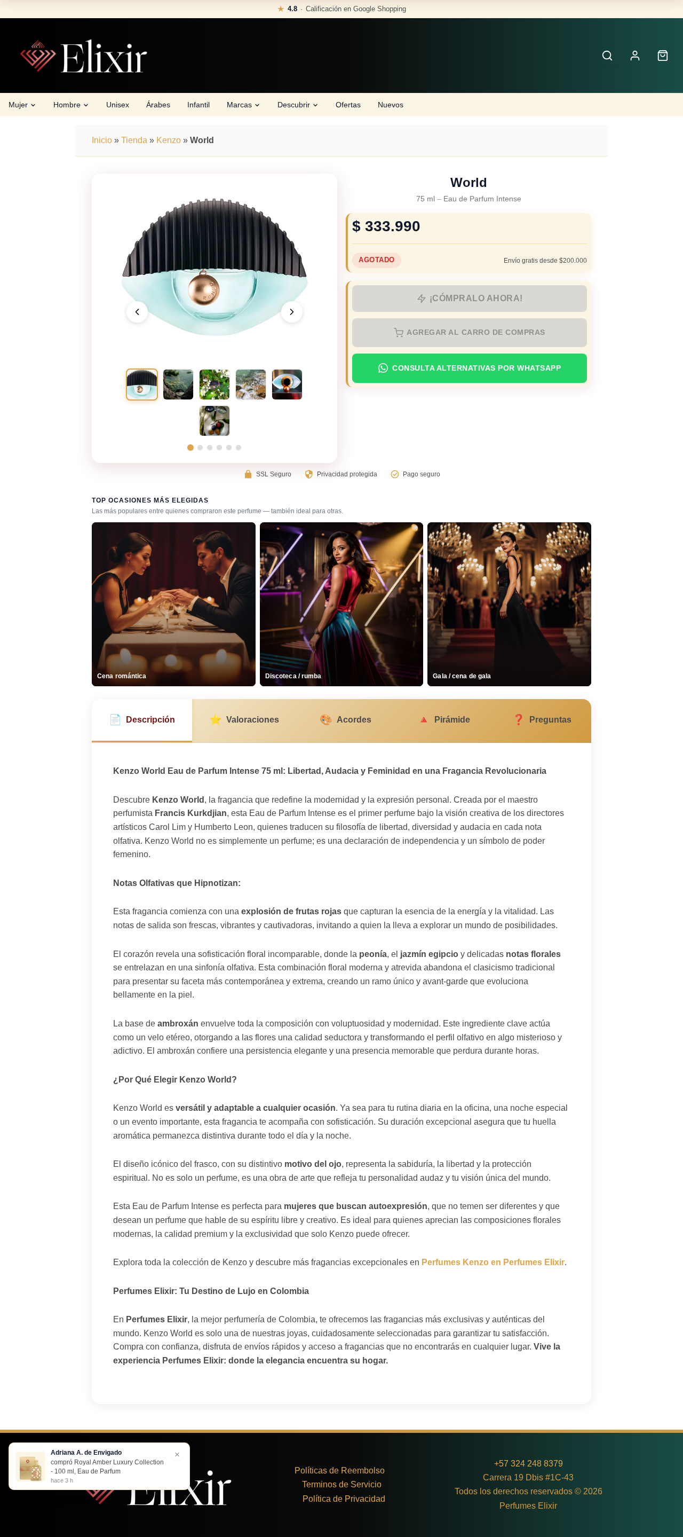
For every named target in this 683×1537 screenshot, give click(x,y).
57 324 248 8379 (531, 1463)
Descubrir (293, 104)
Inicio (102, 140)
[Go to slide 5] (229, 447)
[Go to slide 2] (200, 447)
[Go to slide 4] (219, 447)
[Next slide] (292, 312)
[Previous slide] (137, 312)
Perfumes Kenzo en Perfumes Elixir (493, 1262)
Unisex (117, 104)
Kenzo (168, 140)
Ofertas (348, 104)
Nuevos (390, 104)
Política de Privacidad (344, 1498)
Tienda (134, 140)
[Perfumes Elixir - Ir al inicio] (83, 56)
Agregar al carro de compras (476, 332)
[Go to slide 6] (238, 447)
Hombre (67, 104)
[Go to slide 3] (209, 447)
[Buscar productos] (607, 55)
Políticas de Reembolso (340, 1470)
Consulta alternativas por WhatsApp (476, 368)
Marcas (239, 104)
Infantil (198, 104)
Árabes (158, 104)
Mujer (18, 104)
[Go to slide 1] (190, 447)
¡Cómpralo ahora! (476, 298)
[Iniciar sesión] (635, 55)
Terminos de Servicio (342, 1484)
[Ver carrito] (662, 55)
